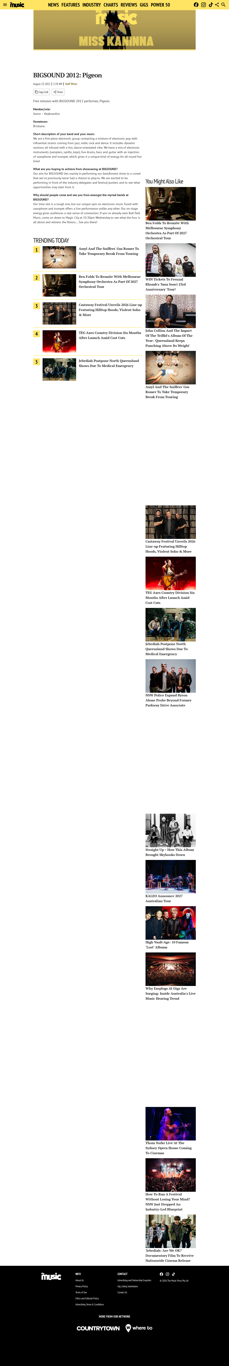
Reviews (129, 4)
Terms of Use (81, 1292)
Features (71, 4)
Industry (91, 4)
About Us (79, 1280)
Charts (111, 4)
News (53, 4)
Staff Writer (71, 84)
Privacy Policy (81, 1286)
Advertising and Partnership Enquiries (134, 1280)
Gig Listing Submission (128, 1286)
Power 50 (160, 4)
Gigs (144, 4)
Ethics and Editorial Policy (87, 1298)
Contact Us (122, 1292)
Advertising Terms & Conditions (89, 1304)
